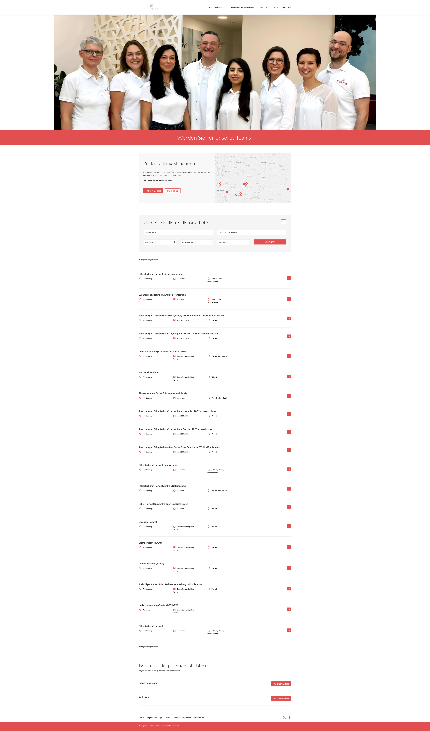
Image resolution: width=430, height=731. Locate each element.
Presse (141, 717)
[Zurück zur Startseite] (150, 7)
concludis (175, 726)
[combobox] (251, 232)
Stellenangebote (217, 7)
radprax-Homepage (154, 717)
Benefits (264, 7)
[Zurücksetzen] (283, 221)
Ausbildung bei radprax (242, 7)
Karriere (167, 717)
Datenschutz (199, 717)
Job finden (270, 242)
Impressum (186, 717)
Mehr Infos (172, 191)
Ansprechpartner (282, 7)
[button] (288, 726)
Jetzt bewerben (281, 684)
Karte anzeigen (153, 191)
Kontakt (177, 717)
